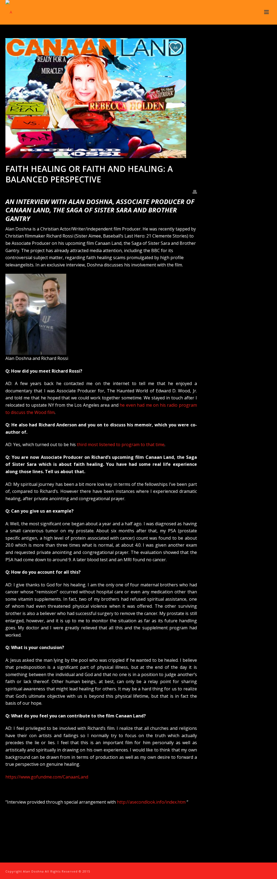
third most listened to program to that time (120, 444)
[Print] (195, 191)
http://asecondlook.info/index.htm (151, 802)
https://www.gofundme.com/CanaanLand (46, 777)
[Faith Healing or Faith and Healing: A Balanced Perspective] (101, 98)
